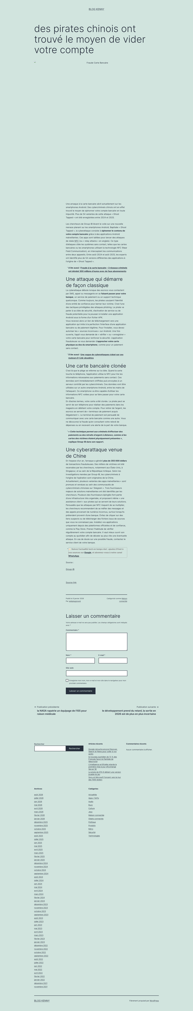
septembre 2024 (41, 874)
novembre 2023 (41, 908)
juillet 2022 (38, 963)
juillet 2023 (38, 921)
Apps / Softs (93, 798)
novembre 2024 (41, 867)
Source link (71, 582)
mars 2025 (38, 853)
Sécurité (91, 832)
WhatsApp (73, 556)
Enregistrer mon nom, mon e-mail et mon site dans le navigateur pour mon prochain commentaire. (97, 681)
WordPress (154, 1001)
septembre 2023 (41, 915)
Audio (90, 802)
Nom (68, 655)
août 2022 (38, 959)
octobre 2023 (40, 911)
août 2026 (38, 795)
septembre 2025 (41, 832)
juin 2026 (38, 802)
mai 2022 (38, 969)
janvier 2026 (39, 819)
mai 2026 (38, 805)
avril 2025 (38, 849)
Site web (69, 668)
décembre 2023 (41, 904)
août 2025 (38, 836)
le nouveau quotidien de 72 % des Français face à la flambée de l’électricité (102, 759)
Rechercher (39, 744)
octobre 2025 (40, 829)
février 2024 (39, 897)
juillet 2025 (38, 839)
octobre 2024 (40, 870)
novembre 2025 (41, 825)
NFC (76, 241)
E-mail (101, 655)
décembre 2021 (40, 983)
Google (87, 552)
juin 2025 (38, 843)
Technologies (94, 836)
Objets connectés (95, 819)
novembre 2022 (41, 949)
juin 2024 (38, 884)
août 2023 (38, 918)
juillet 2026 (38, 798)
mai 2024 (38, 887)
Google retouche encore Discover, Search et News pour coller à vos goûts (102, 751)
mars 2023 (38, 935)
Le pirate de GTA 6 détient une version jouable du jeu (104, 773)
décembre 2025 (41, 822)
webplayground (75, 601)
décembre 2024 (41, 863)
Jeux (90, 812)
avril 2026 (38, 808)
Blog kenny (96, 9)
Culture (91, 808)
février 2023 (39, 939)
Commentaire (72, 630)
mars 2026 (38, 812)
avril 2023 (38, 932)
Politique (92, 822)
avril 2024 (38, 891)
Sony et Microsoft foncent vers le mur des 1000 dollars (104, 778)
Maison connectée (96, 815)
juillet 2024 (39, 880)
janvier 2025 (39, 860)
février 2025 (39, 856)
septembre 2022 (41, 956)
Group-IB (70, 569)
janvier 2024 (39, 901)
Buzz (90, 805)
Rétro (90, 829)
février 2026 (39, 815)
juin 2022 (38, 966)
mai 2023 (38, 928)
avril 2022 (38, 973)
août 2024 (38, 877)
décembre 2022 (41, 945)
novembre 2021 (40, 987)
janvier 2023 (39, 942)
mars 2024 (38, 894)
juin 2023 (38, 925)
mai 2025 (38, 846)
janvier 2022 (39, 980)
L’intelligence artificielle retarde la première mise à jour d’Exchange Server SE (102, 766)
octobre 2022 (40, 952)
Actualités (92, 795)
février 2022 (39, 976)
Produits (91, 825)
